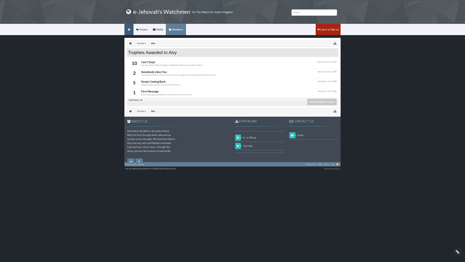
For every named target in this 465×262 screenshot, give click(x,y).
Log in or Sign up (329, 29)
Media (159, 29)
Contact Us (311, 164)
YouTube (248, 145)
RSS (337, 164)
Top (332, 164)
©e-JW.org (139, 164)
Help (320, 164)
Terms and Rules (332, 168)
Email (300, 135)
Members (177, 29)
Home (129, 29)
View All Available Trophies (322, 102)
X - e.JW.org (249, 137)
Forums (143, 29)
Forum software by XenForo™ (150, 168)
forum (128, 164)
